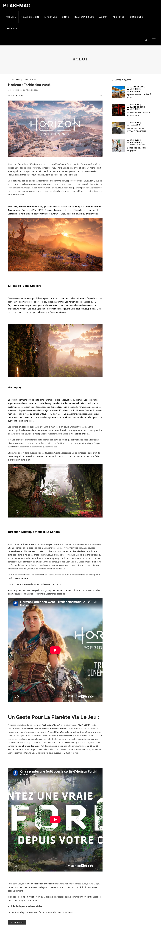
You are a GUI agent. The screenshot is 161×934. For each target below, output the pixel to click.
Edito (66, 17)
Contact (11, 28)
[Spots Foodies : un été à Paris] (118, 92)
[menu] (153, 40)
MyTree (49, 732)
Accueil (11, 17)
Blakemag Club (84, 17)
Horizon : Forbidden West (29, 85)
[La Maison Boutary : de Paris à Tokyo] (118, 110)
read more (17, 922)
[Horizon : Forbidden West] (55, 128)
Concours (136, 17)
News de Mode (30, 17)
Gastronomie (137, 87)
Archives (119, 17)
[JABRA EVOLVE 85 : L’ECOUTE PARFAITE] (118, 127)
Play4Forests (62, 732)
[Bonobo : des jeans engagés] (118, 145)
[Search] (145, 39)
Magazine (30, 80)
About (103, 17)
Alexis (16, 90)
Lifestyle (50, 17)
